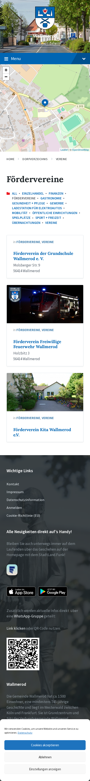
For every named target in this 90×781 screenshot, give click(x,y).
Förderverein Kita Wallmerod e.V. (42, 432)
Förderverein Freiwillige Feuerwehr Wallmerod (37, 344)
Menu (16, 58)
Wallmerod (45, 36)
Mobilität (20, 213)
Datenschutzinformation (25, 500)
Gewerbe (57, 203)
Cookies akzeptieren (45, 745)
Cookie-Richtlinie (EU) (23, 515)
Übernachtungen (26, 223)
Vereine (61, 159)
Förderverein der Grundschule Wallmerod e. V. (43, 256)
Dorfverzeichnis (35, 159)
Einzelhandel (33, 193)
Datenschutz (25, 732)
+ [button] (6, 70)
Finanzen (56, 193)
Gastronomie (51, 198)
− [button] (6, 76)
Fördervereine (28, 242)
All (14, 193)
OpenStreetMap (80, 149)
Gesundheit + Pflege (28, 203)
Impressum (15, 492)
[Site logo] (45, 28)
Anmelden (14, 507)
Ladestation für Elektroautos (37, 208)
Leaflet (64, 149)
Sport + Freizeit (48, 218)
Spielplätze (21, 218)
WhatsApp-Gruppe (28, 616)
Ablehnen (45, 757)
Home (10, 159)
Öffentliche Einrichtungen (54, 213)
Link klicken (16, 628)
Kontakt (13, 484)
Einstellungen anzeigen (45, 769)
